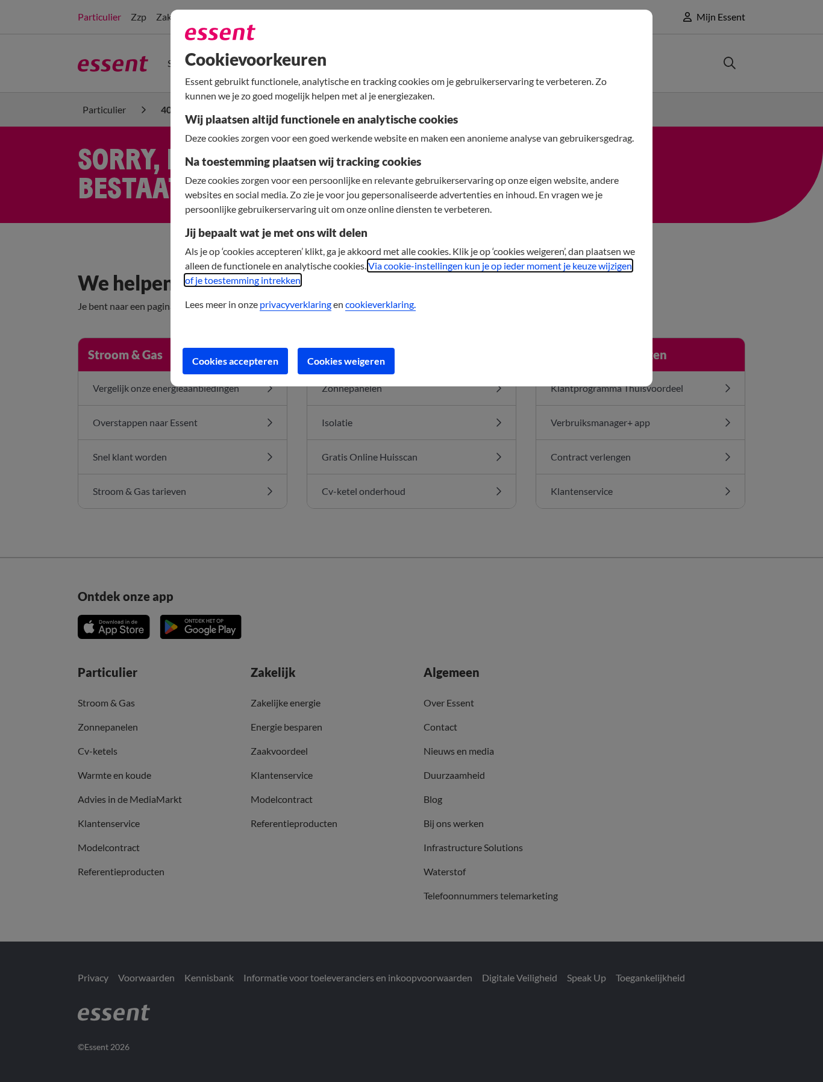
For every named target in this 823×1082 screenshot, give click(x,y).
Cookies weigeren (346, 360)
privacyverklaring (295, 304)
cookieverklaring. (380, 304)
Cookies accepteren (235, 360)
